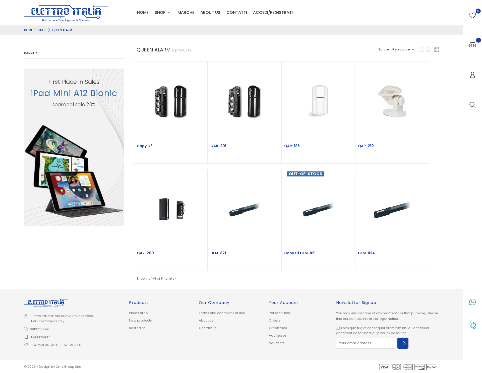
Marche (185, 12)
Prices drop (138, 312)
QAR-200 (145, 253)
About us (210, 12)
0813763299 (39, 329)
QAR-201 (218, 145)
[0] (472, 15)
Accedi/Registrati (273, 12)
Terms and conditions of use (222, 312)
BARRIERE (31, 53)
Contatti (236, 12)
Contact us (207, 328)
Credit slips (278, 328)
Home (143, 12)
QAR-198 (292, 145)
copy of (144, 145)
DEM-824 (366, 253)
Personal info (279, 312)
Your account (283, 302)
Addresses (278, 335)
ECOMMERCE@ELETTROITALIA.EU (56, 344)
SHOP (163, 12)
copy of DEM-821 (300, 253)
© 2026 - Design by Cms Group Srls (52, 366)
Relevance (401, 49)
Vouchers (277, 343)
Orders (274, 320)
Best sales (137, 328)
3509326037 (40, 337)
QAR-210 (366, 145)
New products (140, 320)
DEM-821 (218, 253)
